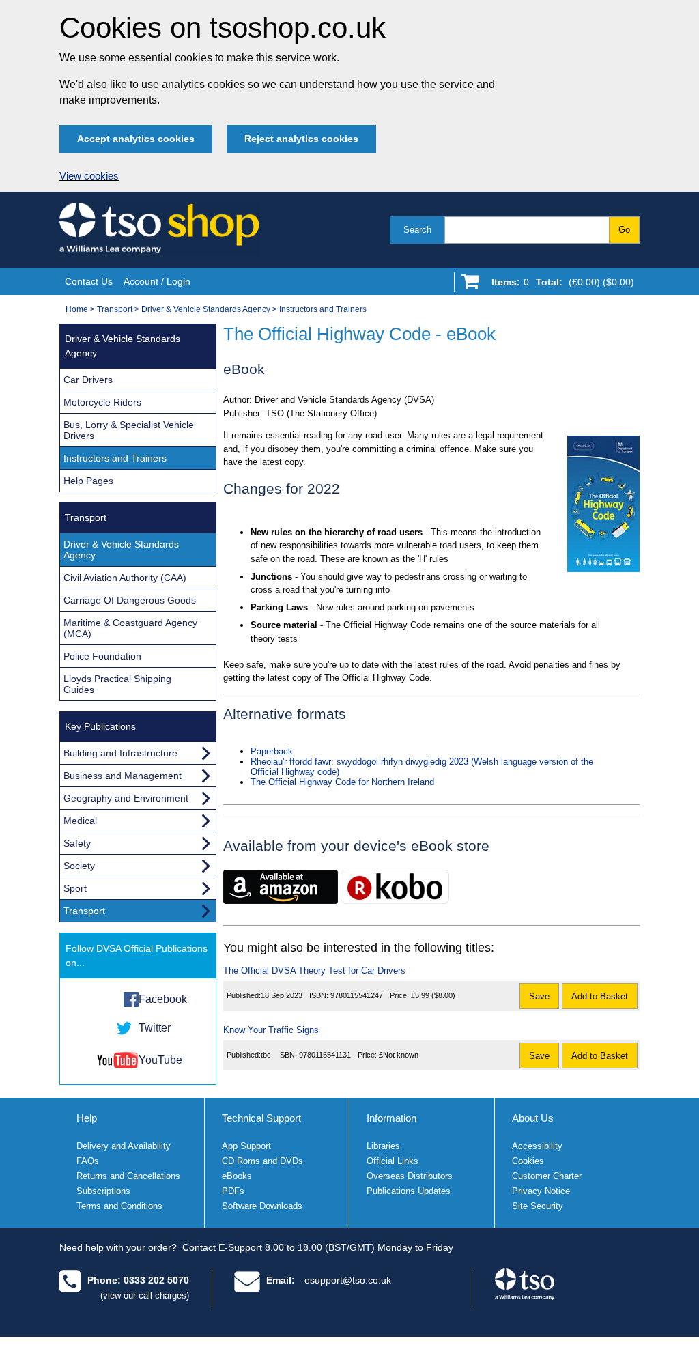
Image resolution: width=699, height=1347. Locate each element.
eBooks (237, 1176)
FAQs (87, 1161)
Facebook (163, 999)
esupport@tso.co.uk (347, 1280)
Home (77, 309)
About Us (533, 1118)
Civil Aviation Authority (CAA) (124, 577)
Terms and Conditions (119, 1206)
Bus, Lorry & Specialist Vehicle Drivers (128, 430)
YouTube (160, 1060)
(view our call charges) (144, 1295)
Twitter (155, 1028)
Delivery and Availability (123, 1146)
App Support (246, 1146)
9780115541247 (356, 995)
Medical (80, 820)
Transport (114, 309)
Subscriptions (103, 1191)
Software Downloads (262, 1206)
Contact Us (89, 281)
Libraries (383, 1146)
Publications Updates (409, 1191)
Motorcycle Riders (102, 402)
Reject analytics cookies (301, 138)
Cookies (528, 1161)
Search (417, 230)
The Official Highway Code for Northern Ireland (342, 782)
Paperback (272, 751)
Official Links (392, 1161)
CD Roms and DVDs (262, 1161)
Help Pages (88, 480)
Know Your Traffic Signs (271, 1030)
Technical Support (261, 1118)
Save (539, 996)
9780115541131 (325, 1055)
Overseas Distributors (410, 1176)
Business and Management (122, 775)
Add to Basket (599, 996)
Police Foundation (102, 656)
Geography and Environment (125, 798)
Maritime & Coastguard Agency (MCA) (130, 628)
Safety (77, 843)
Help (86, 1118)
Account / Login (157, 281)
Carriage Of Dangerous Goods (129, 600)
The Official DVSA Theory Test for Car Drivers (314, 970)
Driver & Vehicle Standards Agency (205, 309)
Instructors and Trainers (323, 309)
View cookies (89, 176)
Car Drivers (88, 379)
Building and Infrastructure (120, 753)
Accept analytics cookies (136, 138)
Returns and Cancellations (128, 1176)
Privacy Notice (541, 1191)
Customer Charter (547, 1176)
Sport (75, 888)
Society (79, 865)
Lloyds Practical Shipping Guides (117, 684)
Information (391, 1118)
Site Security (537, 1206)
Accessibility (537, 1146)
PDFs (233, 1191)
